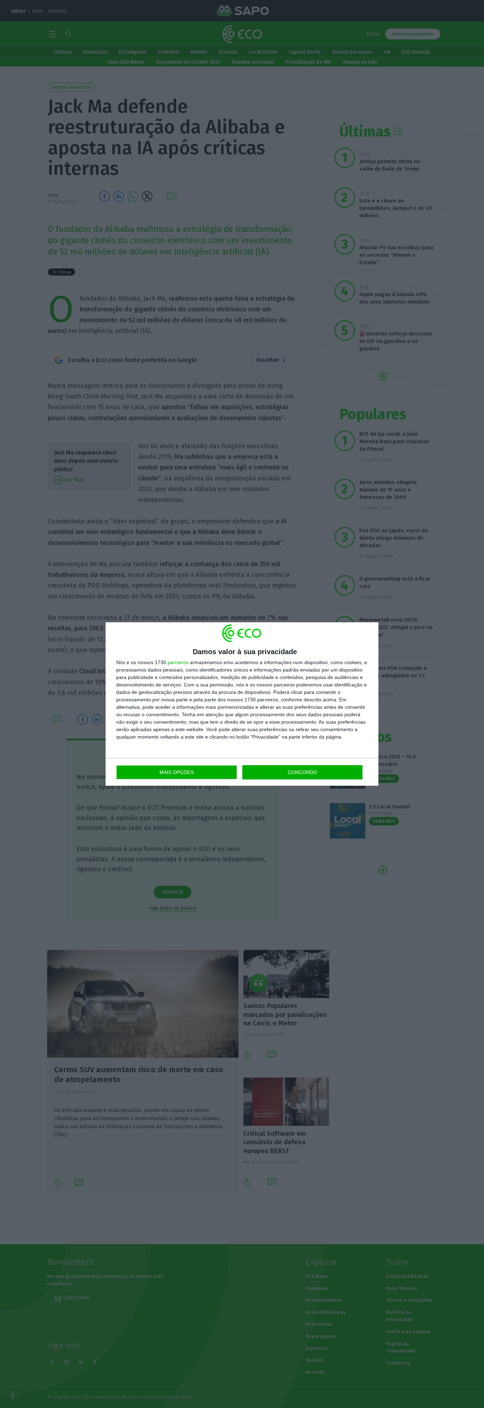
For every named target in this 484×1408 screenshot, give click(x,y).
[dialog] (242, 704)
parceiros (178, 662)
